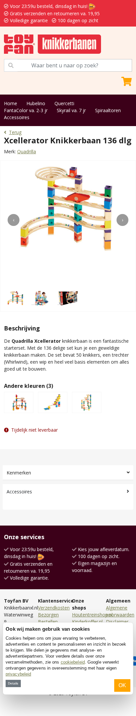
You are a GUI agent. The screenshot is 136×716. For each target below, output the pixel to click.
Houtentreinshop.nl (92, 614)
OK (122, 685)
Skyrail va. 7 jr (71, 110)
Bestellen (48, 621)
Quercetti (64, 103)
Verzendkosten (54, 608)
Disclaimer (117, 621)
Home (10, 103)
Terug (15, 132)
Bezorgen (48, 614)
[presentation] (13, 220)
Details (13, 683)
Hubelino (35, 103)
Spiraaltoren (108, 110)
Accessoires (16, 117)
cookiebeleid (73, 662)
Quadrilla (26, 151)
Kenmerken (19, 472)
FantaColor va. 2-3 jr (26, 110)
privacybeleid (18, 674)
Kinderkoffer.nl (87, 621)
